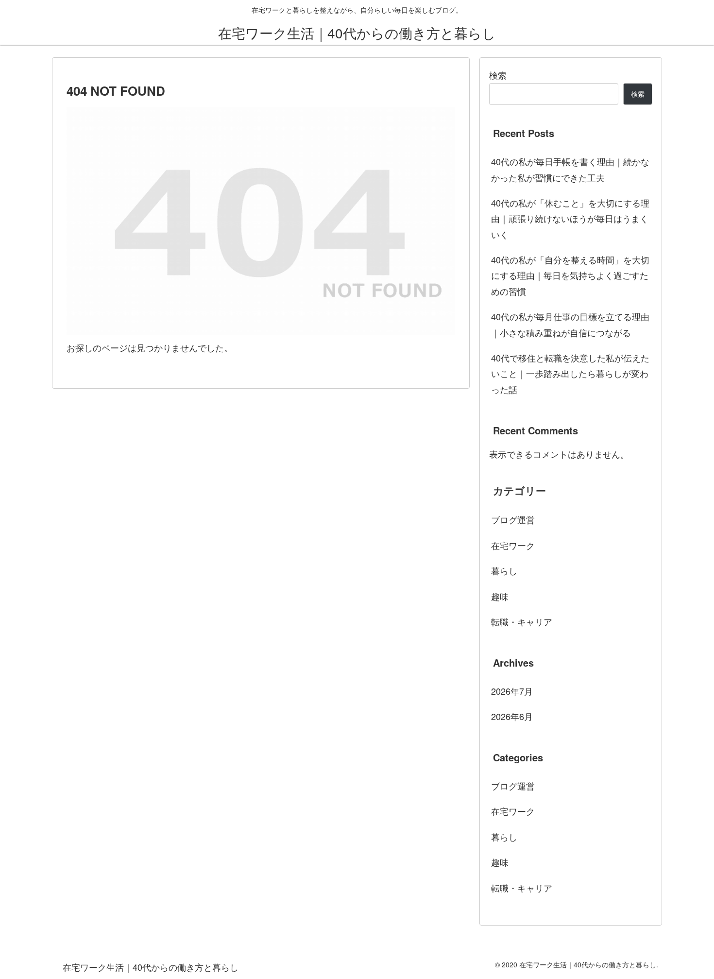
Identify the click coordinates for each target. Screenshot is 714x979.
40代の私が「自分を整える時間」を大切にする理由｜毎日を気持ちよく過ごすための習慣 (570, 275)
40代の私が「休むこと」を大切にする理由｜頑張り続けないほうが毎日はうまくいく (570, 218)
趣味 (500, 596)
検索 (498, 75)
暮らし (504, 570)
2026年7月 (512, 691)
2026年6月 (512, 716)
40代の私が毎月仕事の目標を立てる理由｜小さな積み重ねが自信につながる (570, 324)
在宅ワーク (513, 545)
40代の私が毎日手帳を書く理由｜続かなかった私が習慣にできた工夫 (570, 169)
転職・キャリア (521, 621)
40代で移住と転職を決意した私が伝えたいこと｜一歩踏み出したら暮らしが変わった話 (570, 373)
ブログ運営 (513, 519)
